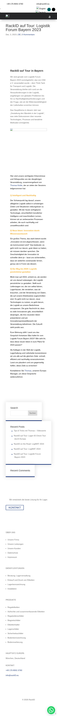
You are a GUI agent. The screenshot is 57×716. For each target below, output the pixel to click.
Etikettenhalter (14, 625)
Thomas (28, 371)
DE (19, 34)
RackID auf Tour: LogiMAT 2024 (27, 449)
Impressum (12, 557)
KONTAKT (15, 507)
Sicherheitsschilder (15, 633)
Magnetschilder (14, 620)
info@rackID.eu (42, 4)
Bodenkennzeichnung (17, 638)
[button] (51, 710)
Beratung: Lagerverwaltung (19, 576)
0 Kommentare (28, 34)
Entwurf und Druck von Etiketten (21, 580)
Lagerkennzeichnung (16, 584)
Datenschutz (13, 553)
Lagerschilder (13, 629)
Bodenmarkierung (15, 642)
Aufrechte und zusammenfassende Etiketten (26, 612)
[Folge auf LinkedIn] (53, 9)
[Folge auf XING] (49, 9)
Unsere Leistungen (15, 544)
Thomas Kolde (16, 185)
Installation (12, 589)
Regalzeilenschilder (16, 616)
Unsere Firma (13, 540)
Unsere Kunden (14, 548)
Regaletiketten (14, 607)
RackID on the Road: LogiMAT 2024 (29, 444)
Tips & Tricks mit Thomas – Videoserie (30, 431)
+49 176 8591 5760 (15, 4)
